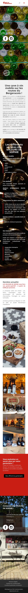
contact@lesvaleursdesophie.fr (12, 58)
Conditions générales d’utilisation (13, 585)
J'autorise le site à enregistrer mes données (8, 567)
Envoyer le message (14, 570)
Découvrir (8, 32)
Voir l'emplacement (11, 64)
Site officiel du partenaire (14, 476)
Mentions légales (13, 581)
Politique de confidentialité (13, 583)
